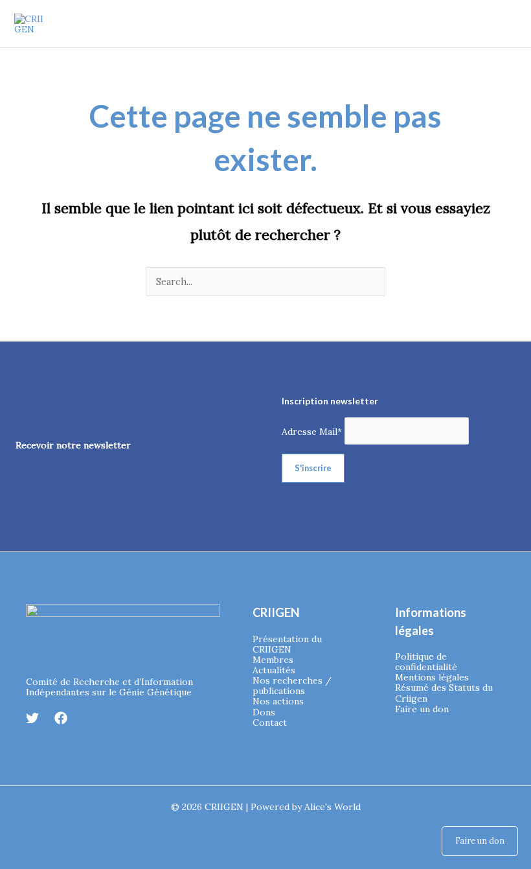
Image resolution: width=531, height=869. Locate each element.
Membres (273, 660)
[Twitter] (32, 718)
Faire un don (422, 709)
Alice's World (332, 807)
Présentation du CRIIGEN (287, 644)
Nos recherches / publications (292, 686)
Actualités (274, 670)
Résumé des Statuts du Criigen (444, 693)
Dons (264, 712)
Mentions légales (432, 677)
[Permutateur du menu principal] (504, 24)
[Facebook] (60, 718)
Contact (270, 722)
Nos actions (278, 701)
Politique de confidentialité (426, 662)
